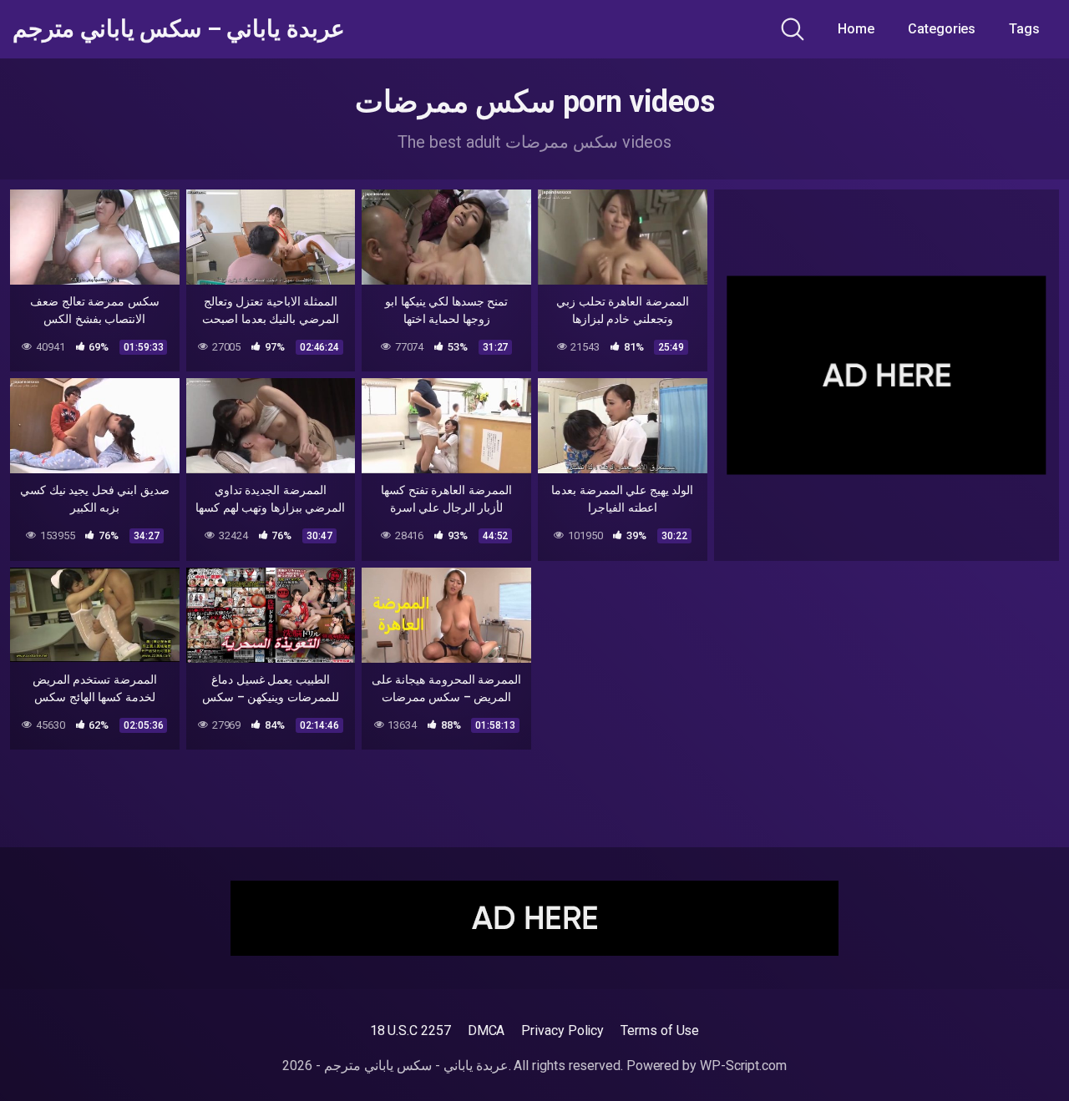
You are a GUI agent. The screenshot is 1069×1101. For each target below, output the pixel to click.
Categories (941, 29)
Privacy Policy (562, 1030)
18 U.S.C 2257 (410, 1030)
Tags (1024, 29)
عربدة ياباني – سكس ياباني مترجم (179, 29)
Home (856, 29)
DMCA (486, 1030)
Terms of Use (660, 1030)
